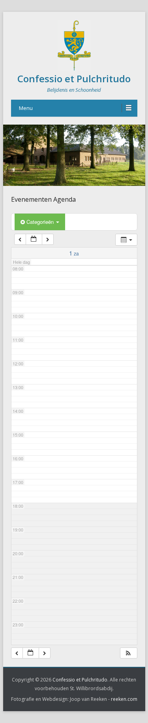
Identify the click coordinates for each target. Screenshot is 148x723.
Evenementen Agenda (43, 199)
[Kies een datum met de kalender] (34, 239)
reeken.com (124, 699)
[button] (128, 653)
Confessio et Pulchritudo (74, 78)
